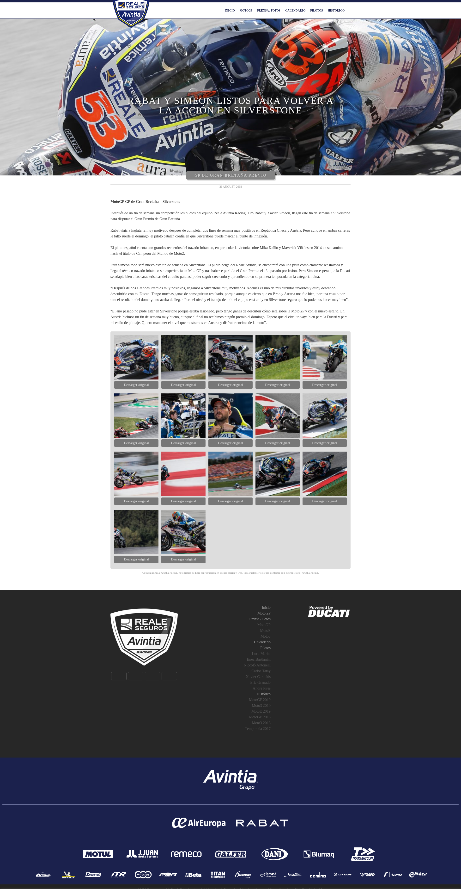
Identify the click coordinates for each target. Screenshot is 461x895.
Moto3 (266, 636)
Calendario (295, 10)
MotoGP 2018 (260, 717)
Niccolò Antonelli (257, 665)
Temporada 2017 (258, 729)
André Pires (262, 688)
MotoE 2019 (261, 711)
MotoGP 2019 (260, 700)
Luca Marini (261, 654)
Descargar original (136, 385)
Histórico (336, 10)
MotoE (265, 630)
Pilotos (316, 10)
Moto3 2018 (261, 723)
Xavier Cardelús (258, 677)
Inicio (230, 10)
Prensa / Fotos (268, 10)
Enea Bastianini (259, 659)
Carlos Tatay (261, 671)
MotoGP (246, 10)
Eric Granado (260, 682)
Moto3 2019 (261, 705)
